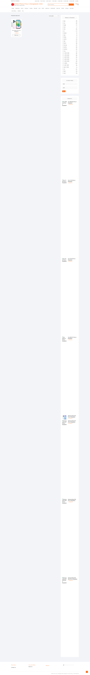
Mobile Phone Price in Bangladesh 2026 (28, 4)
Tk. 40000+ (65, 63)
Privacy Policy (13, 664)
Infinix (66, 8)
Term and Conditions (31, 664)
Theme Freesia (70, 673)
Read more (16, 35)
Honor (64, 27)
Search (71, 4)
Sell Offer (65, 47)
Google (26, 8)
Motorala (64, 33)
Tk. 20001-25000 (66, 57)
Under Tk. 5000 (66, 67)
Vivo (39, 8)
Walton (58, 8)
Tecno (62, 8)
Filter (64, 91)
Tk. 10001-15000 (66, 53)
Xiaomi (31, 8)
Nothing (72, 8)
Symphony (53, 8)
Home (13, 8)
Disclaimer (47, 665)
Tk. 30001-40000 (66, 61)
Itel (63, 31)
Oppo (43, 8)
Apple (22, 8)
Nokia (64, 35)
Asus (64, 23)
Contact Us (13, 667)
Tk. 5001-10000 (66, 65)
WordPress (77, 673)
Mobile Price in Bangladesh (15, 0)
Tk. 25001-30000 (66, 59)
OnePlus (47, 8)
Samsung (17, 8)
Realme (35, 8)
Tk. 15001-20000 (66, 55)
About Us (30, 666)
